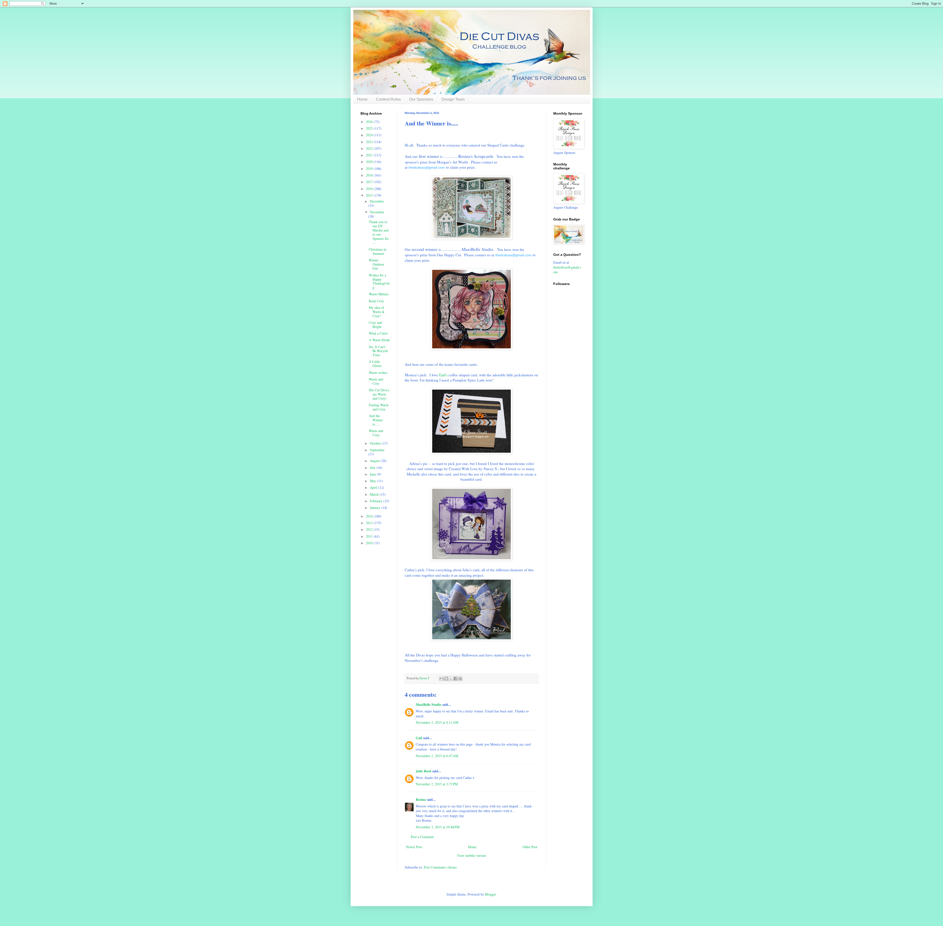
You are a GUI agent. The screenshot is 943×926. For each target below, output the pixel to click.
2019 (370, 168)
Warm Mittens (378, 294)
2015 (370, 195)
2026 (370, 121)
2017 (370, 181)
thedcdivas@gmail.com (427, 167)
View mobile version (471, 855)
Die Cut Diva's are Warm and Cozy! (379, 394)
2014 (370, 516)
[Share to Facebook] (455, 678)
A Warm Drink (379, 340)
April (374, 487)
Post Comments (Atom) (440, 867)
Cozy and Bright (375, 324)
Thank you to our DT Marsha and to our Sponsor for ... (379, 232)
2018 (370, 175)
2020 (370, 161)
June (373, 474)
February (376, 501)
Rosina (421, 799)
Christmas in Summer (377, 251)
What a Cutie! (378, 333)
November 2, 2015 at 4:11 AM (437, 722)
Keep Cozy (376, 301)
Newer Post (414, 846)
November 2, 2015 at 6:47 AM (437, 755)
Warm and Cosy (376, 381)
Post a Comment (422, 836)
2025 (370, 128)
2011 (370, 536)
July (373, 467)
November (377, 212)
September (377, 450)
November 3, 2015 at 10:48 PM (437, 827)
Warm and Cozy (376, 432)
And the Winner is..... (376, 419)
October (376, 443)
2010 (370, 543)
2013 (370, 522)
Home (362, 99)
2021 (370, 155)
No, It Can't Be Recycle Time (378, 350)
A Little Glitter (375, 363)
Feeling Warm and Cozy (378, 407)
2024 (370, 135)
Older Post (530, 846)
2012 (370, 529)
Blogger (490, 894)
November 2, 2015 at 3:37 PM (437, 784)
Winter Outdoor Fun (376, 264)
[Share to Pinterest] (460, 678)
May (373, 480)
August (375, 460)
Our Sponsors (421, 99)
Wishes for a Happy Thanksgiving (379, 281)
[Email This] (441, 678)
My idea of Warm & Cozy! (377, 311)
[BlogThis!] (446, 678)
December (377, 201)
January (375, 507)
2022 (370, 148)
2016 (370, 188)
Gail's (442, 374)
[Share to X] (450, 678)
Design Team (453, 99)
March (375, 494)
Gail (419, 737)
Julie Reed (423, 771)
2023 (370, 141)
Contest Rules (388, 99)
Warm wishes (378, 372)
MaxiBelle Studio (428, 704)
